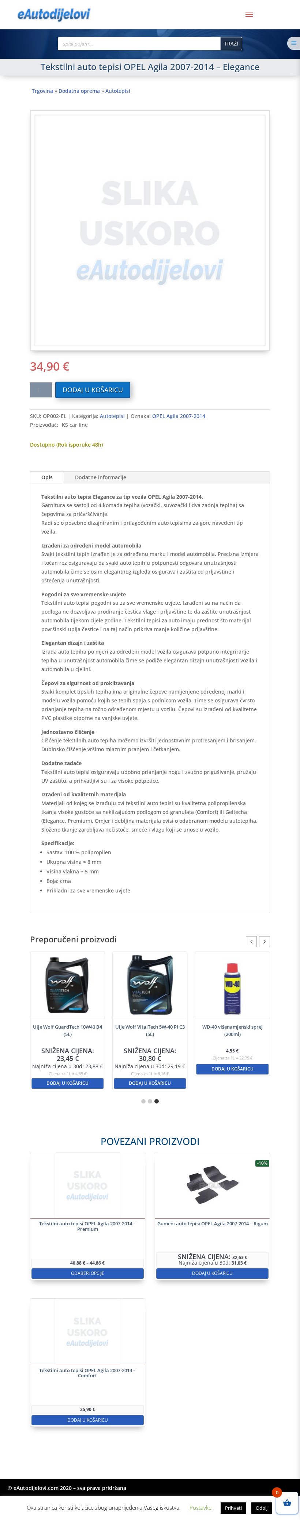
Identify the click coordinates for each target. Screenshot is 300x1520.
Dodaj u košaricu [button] (70, 1083)
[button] (264, 941)
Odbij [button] (261, 1508)
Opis (47, 477)
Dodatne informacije (100, 477)
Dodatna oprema (79, 90)
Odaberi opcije (87, 1273)
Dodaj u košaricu (93, 389)
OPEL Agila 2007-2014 (178, 415)
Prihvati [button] (233, 1508)
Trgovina (42, 90)
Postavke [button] (200, 1507)
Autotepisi (117, 90)
